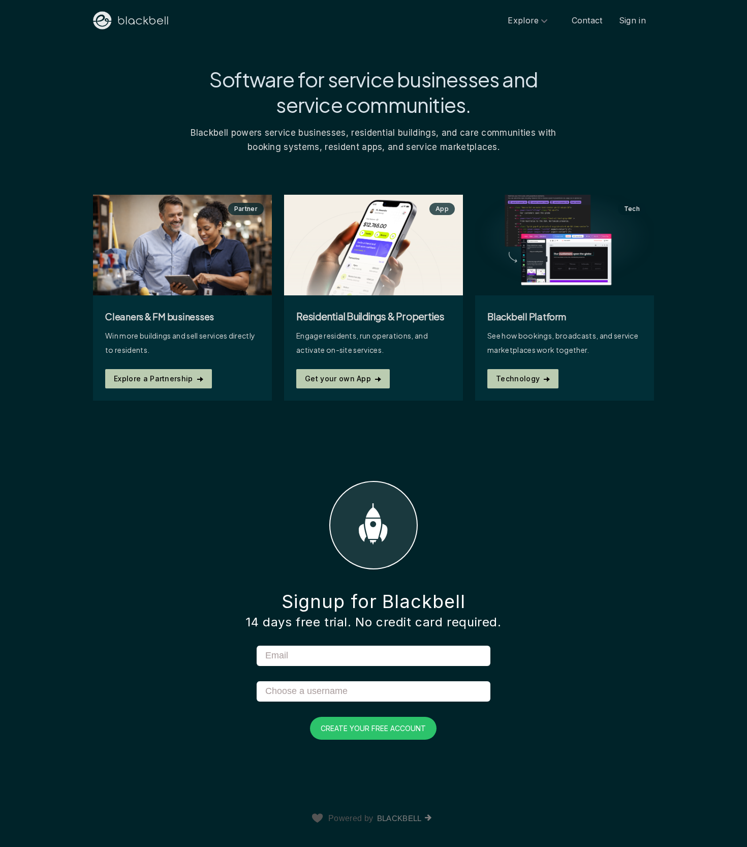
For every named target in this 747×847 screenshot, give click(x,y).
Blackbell (399, 818)
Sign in (632, 20)
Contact (587, 20)
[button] (373, 610)
